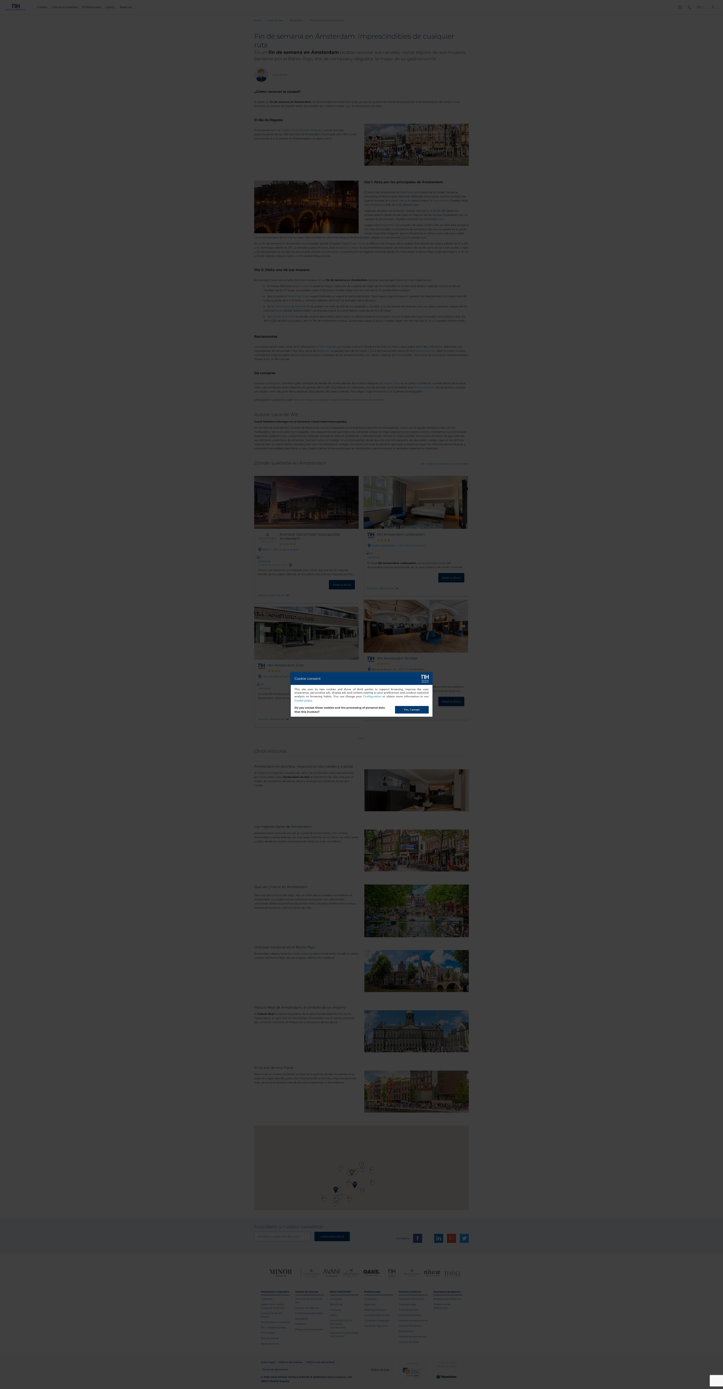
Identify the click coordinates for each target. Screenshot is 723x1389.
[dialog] (362, 694)
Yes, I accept (412, 709)
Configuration (372, 696)
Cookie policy (303, 700)
